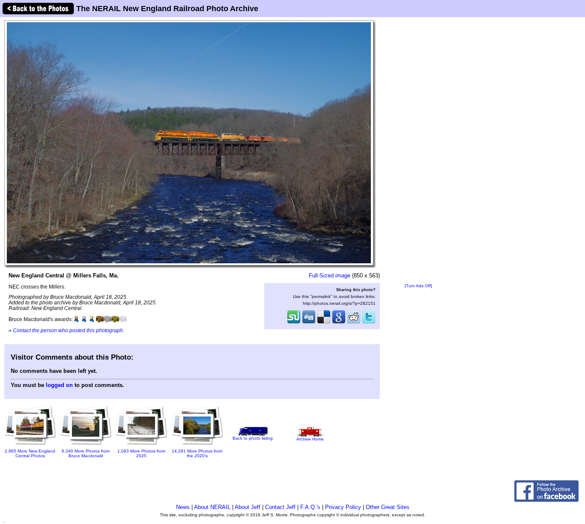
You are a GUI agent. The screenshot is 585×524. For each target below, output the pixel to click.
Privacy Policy (343, 507)
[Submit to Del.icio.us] (324, 323)
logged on (59, 385)
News (183, 507)
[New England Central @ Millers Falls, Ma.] (189, 142)
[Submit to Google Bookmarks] (339, 323)
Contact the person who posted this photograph (68, 330)
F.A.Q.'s (310, 507)
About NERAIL (212, 507)
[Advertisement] (418, 150)
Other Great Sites (387, 507)
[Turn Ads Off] (418, 285)
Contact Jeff (280, 507)
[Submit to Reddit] (354, 323)
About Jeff (247, 507)
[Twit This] (369, 323)
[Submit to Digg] (309, 323)
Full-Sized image (329, 275)
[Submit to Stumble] (294, 323)
